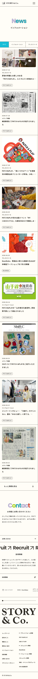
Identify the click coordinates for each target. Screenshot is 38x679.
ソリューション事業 (26, 654)
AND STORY (23, 641)
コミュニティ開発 (24, 658)
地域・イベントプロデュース (27, 662)
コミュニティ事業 (25, 645)
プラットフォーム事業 (26, 633)
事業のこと (5, 642)
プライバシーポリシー (8, 663)
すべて (4, 44)
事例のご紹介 (6, 646)
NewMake (6, 270)
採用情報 (5, 577)
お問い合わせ (6, 539)
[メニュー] (34, 3)
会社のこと (5, 637)
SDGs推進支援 (23, 666)
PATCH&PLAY (7, 85)
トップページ (6, 633)
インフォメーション (17, 44)
